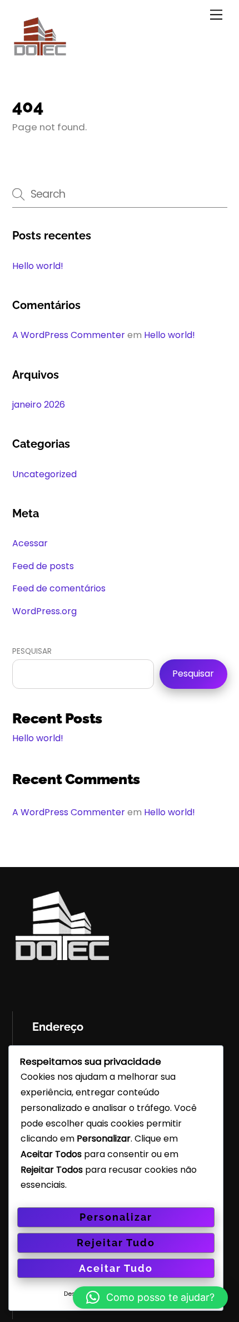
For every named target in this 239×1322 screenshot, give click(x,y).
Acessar (30, 543)
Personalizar (115, 1217)
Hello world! (37, 265)
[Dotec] (40, 57)
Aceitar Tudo (116, 1268)
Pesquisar (32, 651)
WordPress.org (44, 611)
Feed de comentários (59, 588)
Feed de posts (43, 566)
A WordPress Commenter (68, 335)
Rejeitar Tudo (116, 1242)
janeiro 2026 (38, 404)
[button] (150, 1297)
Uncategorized (44, 474)
